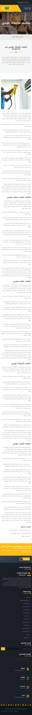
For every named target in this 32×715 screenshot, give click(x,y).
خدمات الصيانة (26, 619)
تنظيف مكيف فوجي (13, 530)
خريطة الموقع (26, 638)
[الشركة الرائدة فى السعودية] (7, 8)
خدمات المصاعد (26, 625)
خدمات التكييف (26, 603)
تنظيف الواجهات (25, 622)
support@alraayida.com (19, 697)
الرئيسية (27, 597)
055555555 (22, 679)
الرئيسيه (27, 37)
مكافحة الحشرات (26, 613)
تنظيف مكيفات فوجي (26, 533)
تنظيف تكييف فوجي (26, 536)
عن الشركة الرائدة (25, 628)
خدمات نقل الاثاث (25, 607)
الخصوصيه (15, 711)
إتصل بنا (26, 559)
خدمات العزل (26, 616)
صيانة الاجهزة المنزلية (24, 600)
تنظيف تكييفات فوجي (15, 533)
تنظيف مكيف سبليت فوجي (24, 530)
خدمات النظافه (26, 610)
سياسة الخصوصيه (25, 631)
